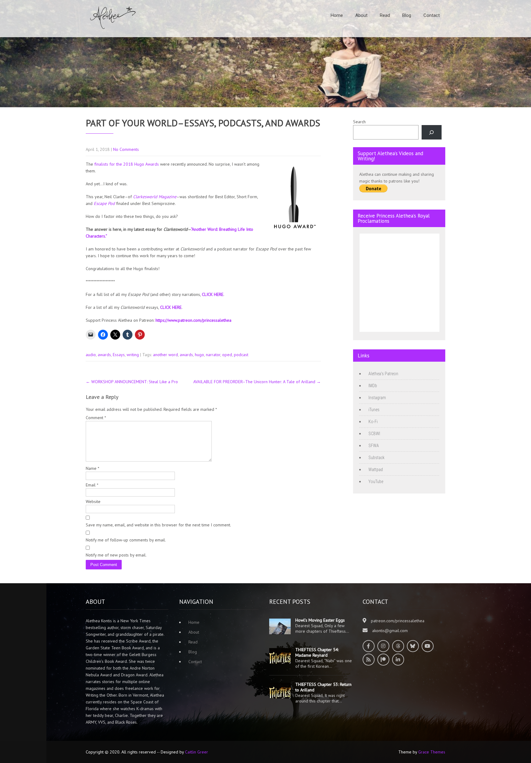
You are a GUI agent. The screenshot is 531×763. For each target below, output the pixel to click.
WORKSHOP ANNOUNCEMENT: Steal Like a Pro (132, 381)
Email (92, 485)
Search (359, 121)
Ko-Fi (373, 421)
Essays (119, 354)
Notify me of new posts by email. (116, 555)
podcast (241, 354)
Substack (376, 457)
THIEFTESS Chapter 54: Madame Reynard (317, 652)
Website (93, 501)
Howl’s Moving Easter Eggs (320, 620)
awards (104, 354)
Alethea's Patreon (383, 373)
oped (227, 354)
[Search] (432, 132)
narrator (213, 354)
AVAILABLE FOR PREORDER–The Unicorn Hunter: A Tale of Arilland (257, 381)
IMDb (372, 385)
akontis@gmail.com (390, 630)
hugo (199, 354)
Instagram (377, 397)
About (361, 15)
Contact (431, 15)
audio (91, 354)
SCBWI (374, 433)
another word (165, 354)
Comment (96, 417)
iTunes (374, 409)
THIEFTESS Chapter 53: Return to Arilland (323, 687)
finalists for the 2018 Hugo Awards (126, 164)
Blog (406, 15)
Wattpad (375, 469)
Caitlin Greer (196, 752)
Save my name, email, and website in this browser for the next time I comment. (158, 525)
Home (337, 15)
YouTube (375, 481)
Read (385, 15)
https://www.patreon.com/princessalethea (193, 320)
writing (133, 354)
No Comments (126, 149)
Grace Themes (431, 752)
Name (92, 468)
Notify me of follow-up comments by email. (126, 540)
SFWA (373, 445)
